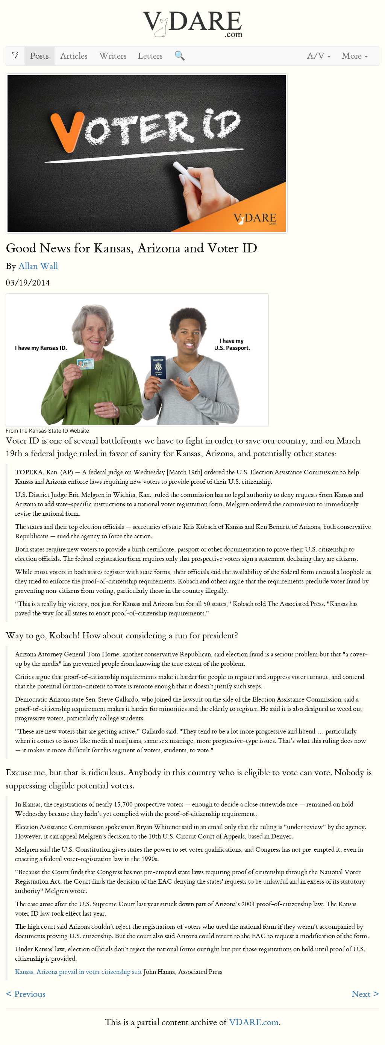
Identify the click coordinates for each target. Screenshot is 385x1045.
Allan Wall (38, 266)
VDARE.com (254, 1022)
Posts (39, 55)
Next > (365, 994)
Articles (74, 55)
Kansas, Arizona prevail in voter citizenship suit (78, 972)
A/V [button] (317, 55)
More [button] (353, 55)
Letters (150, 55)
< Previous (25, 994)
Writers (113, 55)
